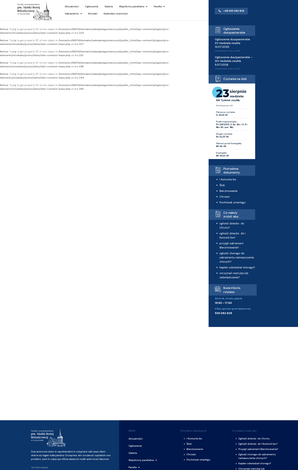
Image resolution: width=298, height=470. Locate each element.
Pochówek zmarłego (232, 202)
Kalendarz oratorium (116, 13)
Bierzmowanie (228, 191)
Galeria (108, 6)
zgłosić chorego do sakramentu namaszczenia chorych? (236, 257)
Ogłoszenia (91, 6)
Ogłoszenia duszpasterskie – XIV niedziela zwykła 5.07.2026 (234, 61)
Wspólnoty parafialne (131, 6)
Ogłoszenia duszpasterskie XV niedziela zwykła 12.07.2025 (232, 43)
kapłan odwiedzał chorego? (237, 267)
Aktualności (72, 6)
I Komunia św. (227, 179)
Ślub (222, 185)
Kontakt (92, 13)
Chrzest (224, 197)
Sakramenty (72, 13)
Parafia (158, 6)
